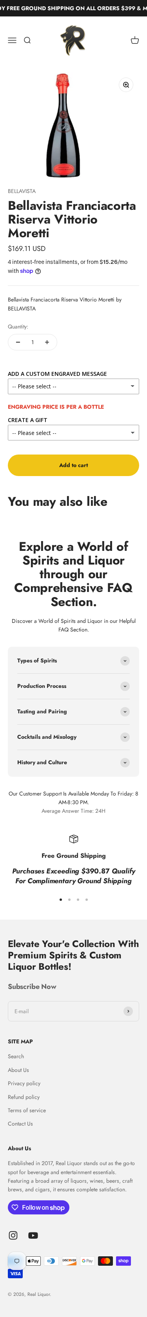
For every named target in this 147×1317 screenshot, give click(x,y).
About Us (18, 1070)
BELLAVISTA (22, 191)
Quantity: (18, 326)
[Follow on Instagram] (13, 1235)
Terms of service (27, 1110)
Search (16, 1056)
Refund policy (24, 1097)
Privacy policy (24, 1083)
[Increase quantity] (47, 342)
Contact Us (20, 1124)
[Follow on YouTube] (33, 1235)
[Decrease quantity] (18, 342)
